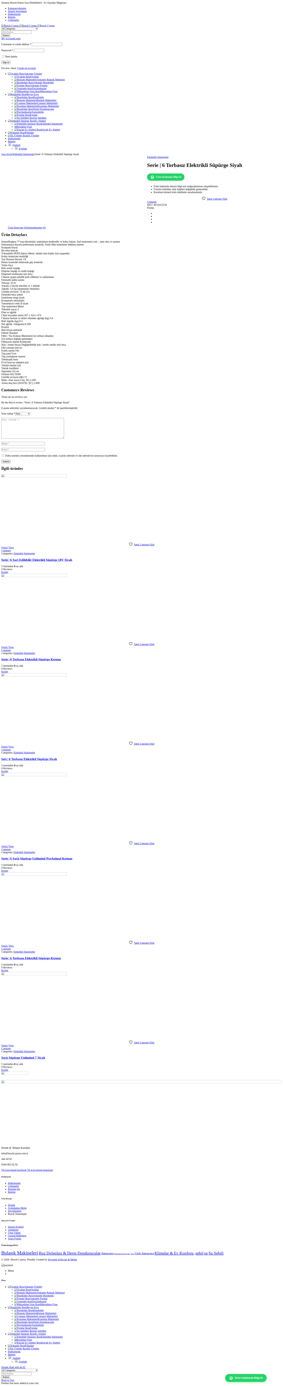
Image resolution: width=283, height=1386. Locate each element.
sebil (199, 1253)
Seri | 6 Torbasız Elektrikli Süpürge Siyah (29, 759)
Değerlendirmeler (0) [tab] (35, 227)
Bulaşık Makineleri (19, 1252)
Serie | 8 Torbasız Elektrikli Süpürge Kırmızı (31, 659)
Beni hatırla (11, 56)
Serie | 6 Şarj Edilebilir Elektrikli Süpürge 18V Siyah (36, 560)
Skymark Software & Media (62, 1259)
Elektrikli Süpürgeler (23, 154)
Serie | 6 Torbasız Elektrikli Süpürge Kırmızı (31, 958)
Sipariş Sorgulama (17, 11)
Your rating (8, 413)
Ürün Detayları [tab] (15, 227)
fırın (132, 1254)
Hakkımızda (14, 14)
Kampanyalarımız (17, 8)
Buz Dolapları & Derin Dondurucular (70, 1253)
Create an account (26, 68)
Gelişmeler (13, 20)
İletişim (11, 17)
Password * (7, 50)
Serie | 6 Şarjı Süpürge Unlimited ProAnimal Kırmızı (36, 858)
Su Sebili (216, 1253)
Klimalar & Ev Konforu (174, 1253)
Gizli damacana (144, 1253)
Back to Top (7, 1380)
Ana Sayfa (6, 154)
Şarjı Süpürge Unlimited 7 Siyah (23, 1057)
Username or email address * (16, 44)
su (206, 1253)
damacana (107, 1253)
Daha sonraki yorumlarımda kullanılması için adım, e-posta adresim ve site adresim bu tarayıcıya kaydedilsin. (61, 455)
